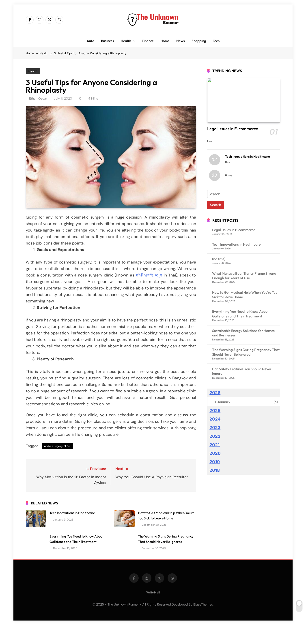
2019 (214, 461)
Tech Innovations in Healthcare (72, 513)
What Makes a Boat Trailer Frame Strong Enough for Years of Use (244, 275)
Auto (90, 41)
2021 (214, 444)
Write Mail (153, 592)
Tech (216, 41)
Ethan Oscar (38, 98)
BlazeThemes (203, 604)
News (180, 41)
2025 (214, 410)
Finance (148, 41)
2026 (214, 392)
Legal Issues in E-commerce (232, 128)
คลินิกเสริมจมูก (149, 275)
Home (165, 41)
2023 (214, 427)
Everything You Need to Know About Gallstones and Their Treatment (240, 313)
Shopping (199, 41)
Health (126, 41)
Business (107, 41)
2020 (215, 453)
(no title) (218, 259)
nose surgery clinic (57, 446)
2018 (214, 470)
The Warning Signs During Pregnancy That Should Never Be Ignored (246, 351)
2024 (215, 419)
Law (209, 141)
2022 (214, 436)
